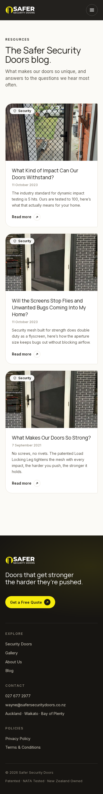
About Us (13, 662)
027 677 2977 (18, 696)
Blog (9, 670)
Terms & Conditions (23, 747)
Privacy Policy (17, 738)
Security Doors (18, 644)
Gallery (11, 653)
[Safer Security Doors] (20, 10)
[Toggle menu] (92, 10)
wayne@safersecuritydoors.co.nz (35, 705)
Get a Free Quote (26, 602)
